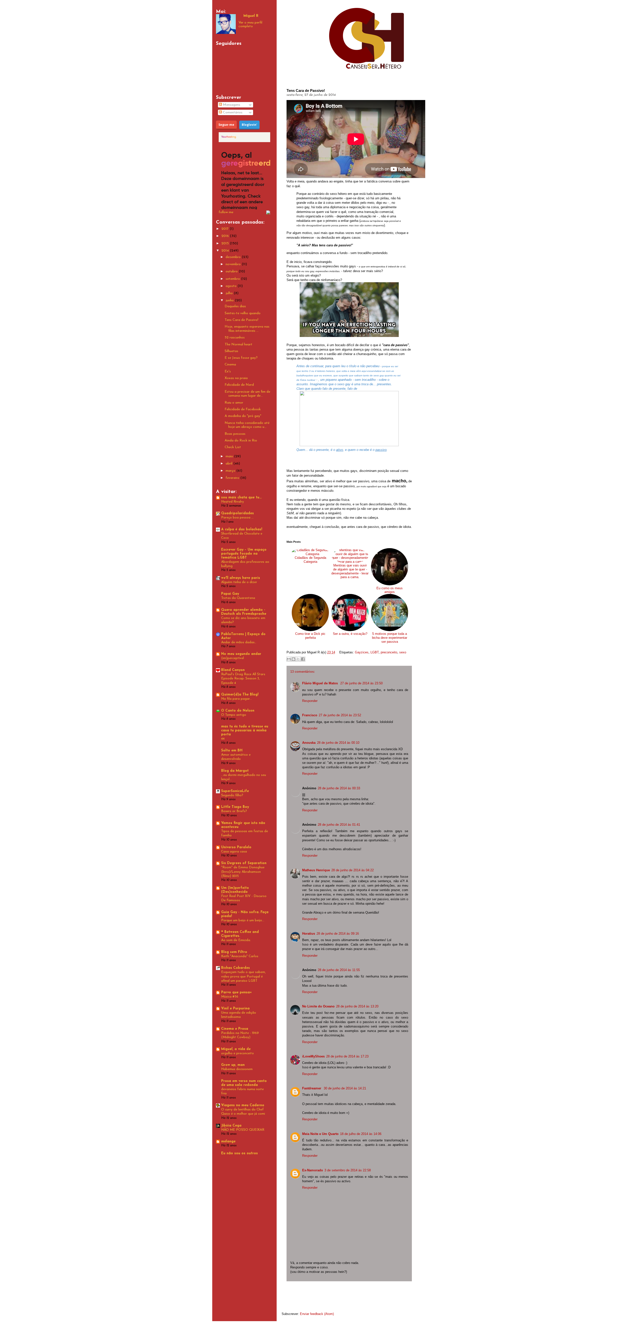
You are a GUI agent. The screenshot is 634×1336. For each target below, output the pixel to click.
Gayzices (362, 652)
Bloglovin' (249, 125)
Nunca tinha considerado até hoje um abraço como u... (247, 425)
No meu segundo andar (241, 654)
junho (230, 300)
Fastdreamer (312, 1088)
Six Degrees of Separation (243, 863)
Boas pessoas (235, 434)
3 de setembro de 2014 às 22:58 (347, 1170)
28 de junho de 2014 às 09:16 (338, 933)
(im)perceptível (232, 658)
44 (223, 738)
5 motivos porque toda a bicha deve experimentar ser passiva (389, 637)
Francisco (309, 715)
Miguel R (250, 16)
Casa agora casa (234, 851)
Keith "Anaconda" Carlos (239, 956)
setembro (233, 279)
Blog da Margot (235, 771)
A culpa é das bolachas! (241, 529)
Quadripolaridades (237, 513)
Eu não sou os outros (239, 1153)
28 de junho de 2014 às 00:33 (339, 788)
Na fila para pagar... (236, 698)
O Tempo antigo (233, 715)
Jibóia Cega (231, 1126)
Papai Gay (230, 594)
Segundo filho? (232, 795)
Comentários (232, 112)
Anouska (309, 743)
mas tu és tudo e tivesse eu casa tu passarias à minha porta (244, 730)
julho (230, 293)
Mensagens (231, 105)
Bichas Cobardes (235, 968)
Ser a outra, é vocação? (350, 634)
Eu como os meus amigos (389, 590)
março (231, 471)
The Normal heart (238, 344)
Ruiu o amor (234, 403)
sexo (402, 652)
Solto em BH (231, 750)
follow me (226, 212)
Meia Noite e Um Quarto (320, 1134)
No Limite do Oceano (318, 1006)
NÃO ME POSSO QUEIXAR (242, 1129)
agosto (232, 286)
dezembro (234, 257)
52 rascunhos (235, 337)
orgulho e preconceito (237, 1053)
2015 (225, 243)
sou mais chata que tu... (241, 497)
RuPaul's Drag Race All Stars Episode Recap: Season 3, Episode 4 (243, 679)
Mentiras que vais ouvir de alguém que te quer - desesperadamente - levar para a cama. (350, 571)
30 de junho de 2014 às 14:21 (345, 1088)
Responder (309, 701)
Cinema (230, 364)
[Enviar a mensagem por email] (288, 659)
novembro (234, 264)
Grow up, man (233, 1065)
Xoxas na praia (236, 378)
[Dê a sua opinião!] (293, 659)
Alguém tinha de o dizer (239, 582)
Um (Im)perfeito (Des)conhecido (235, 890)
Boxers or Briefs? (234, 811)
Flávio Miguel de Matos (320, 683)
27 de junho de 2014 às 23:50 (361, 683)
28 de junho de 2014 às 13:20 (357, 1006)
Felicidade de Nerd (239, 385)
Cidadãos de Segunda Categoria (310, 560)
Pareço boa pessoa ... (237, 517)
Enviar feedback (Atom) (317, 1314)
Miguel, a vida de (236, 1049)
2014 (225, 251)
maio (230, 456)
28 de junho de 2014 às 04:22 (352, 870)
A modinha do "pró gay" (243, 416)
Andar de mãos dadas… (238, 642)
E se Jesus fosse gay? (241, 358)
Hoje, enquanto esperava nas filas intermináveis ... (247, 329)
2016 (225, 236)
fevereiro (233, 478)
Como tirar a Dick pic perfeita (310, 636)
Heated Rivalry (232, 501)
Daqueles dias (235, 306)
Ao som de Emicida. (236, 940)
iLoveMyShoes (313, 1056)
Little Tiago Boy (235, 807)
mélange (228, 1141)
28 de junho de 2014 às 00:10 (338, 743)
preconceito (389, 652)
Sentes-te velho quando (243, 313)
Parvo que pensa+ (236, 992)
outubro (232, 271)
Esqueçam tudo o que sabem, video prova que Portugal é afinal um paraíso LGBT (243, 976)
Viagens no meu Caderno (242, 1105)
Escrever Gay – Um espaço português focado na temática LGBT (243, 554)
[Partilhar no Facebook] (302, 659)
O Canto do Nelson (237, 711)
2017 (225, 229)
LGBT (374, 652)
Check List (233, 447)
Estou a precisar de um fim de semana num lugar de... (247, 394)
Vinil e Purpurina (235, 1008)
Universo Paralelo (236, 847)
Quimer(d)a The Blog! (239, 694)
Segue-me (226, 125)
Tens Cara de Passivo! (241, 320)
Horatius (308, 933)
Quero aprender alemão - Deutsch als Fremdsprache (243, 612)
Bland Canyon (233, 670)
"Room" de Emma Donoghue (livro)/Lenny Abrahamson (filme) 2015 (242, 872)
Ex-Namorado (312, 1170)
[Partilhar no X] (298, 659)
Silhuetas (231, 351)
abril (229, 463)
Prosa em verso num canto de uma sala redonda (244, 1083)
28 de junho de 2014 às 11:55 (339, 970)
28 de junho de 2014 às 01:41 (339, 824)
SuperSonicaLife (235, 791)
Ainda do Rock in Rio (241, 440)
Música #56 (229, 996)
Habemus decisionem (237, 1069)
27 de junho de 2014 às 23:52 (340, 715)
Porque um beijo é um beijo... (242, 920)
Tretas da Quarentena (238, 598)
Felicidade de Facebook (243, 409)
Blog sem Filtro (234, 952)
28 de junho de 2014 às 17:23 (347, 1056)
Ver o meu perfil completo (250, 24)
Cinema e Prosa (234, 1029)
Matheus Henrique (316, 870)
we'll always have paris (240, 578)
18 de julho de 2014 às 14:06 (360, 1134)
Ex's (228, 371)
